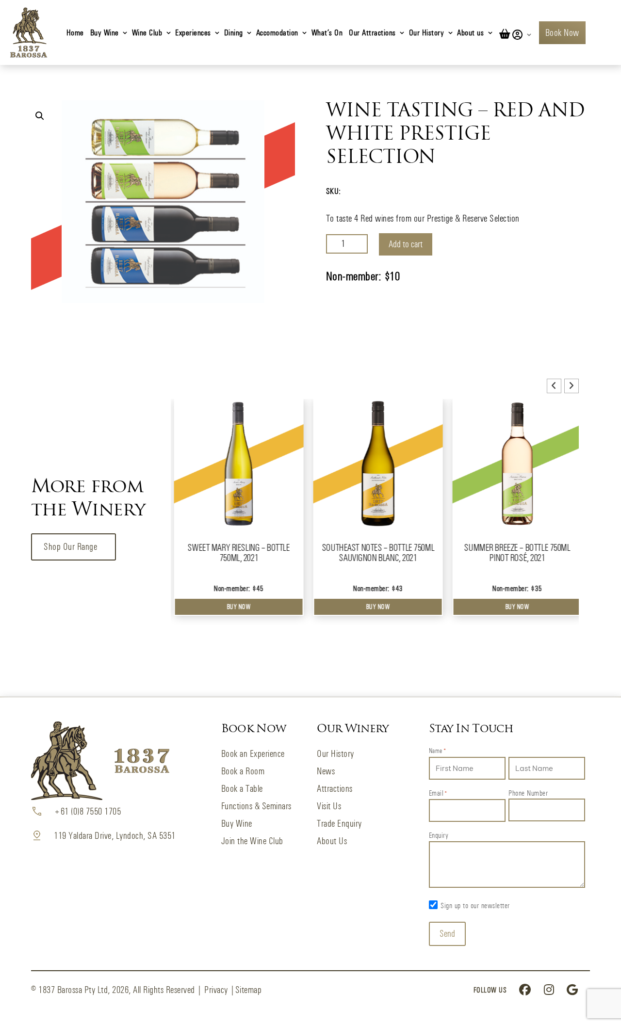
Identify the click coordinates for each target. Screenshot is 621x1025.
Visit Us (329, 806)
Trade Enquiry (339, 823)
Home (75, 32)
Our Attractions (372, 32)
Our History (426, 32)
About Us (332, 841)
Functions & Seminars (256, 806)
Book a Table (242, 788)
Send (447, 933)
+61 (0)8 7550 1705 (87, 811)
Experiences (193, 32)
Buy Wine (104, 32)
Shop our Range (70, 546)
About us (470, 32)
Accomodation (277, 32)
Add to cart (406, 244)
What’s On (327, 32)
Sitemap (248, 989)
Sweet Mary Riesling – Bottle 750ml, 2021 (235, 552)
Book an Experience (253, 753)
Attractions (335, 788)
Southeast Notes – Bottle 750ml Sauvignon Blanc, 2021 (375, 552)
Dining (233, 32)
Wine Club (147, 32)
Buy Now (236, 606)
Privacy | (219, 989)
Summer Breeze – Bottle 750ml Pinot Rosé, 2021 (514, 552)
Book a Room (243, 771)
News (326, 771)
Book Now (562, 32)
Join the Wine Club (252, 841)
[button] (40, 116)
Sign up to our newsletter (475, 905)
